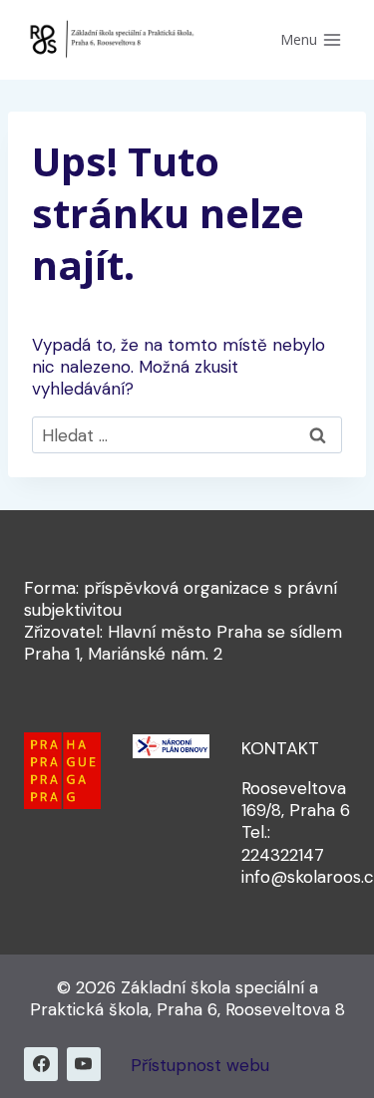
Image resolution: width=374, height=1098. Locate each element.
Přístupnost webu (200, 1065)
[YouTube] (84, 1064)
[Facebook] (41, 1064)
